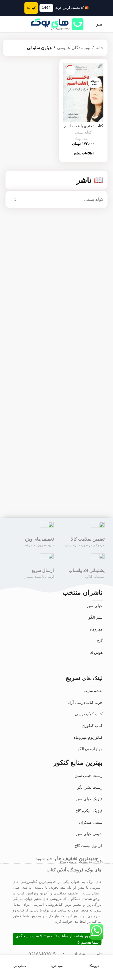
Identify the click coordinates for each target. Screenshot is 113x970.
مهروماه (96, 629)
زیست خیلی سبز (89, 775)
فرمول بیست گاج (89, 845)
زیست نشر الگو (90, 787)
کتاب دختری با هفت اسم (83, 126)
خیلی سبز (95, 606)
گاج (100, 640)
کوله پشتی (83, 132)
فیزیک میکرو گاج (89, 810)
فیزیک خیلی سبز (89, 799)
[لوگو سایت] (56, 23)
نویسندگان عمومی (73, 47)
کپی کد (31, 7)
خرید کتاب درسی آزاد (85, 702)
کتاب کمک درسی (89, 714)
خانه (99, 47)
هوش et (96, 652)
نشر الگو (96, 617)
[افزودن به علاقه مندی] (71, 70)
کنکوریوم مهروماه (88, 737)
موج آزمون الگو (90, 749)
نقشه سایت (93, 690)
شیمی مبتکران (91, 822)
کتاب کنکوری (92, 725)
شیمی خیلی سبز (89, 834)
